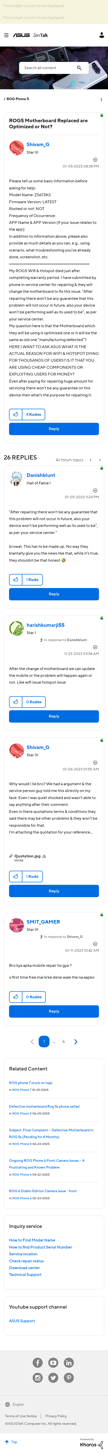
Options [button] (101, 99)
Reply (54, 428)
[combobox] (54, 68)
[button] (16, 414)
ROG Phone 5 (18, 99)
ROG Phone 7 (21, 1090)
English (18, 1404)
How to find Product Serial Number (40, 1247)
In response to (65, 640)
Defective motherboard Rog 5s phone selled (44, 1106)
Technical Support (25, 1274)
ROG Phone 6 (22, 1175)
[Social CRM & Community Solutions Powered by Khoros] (91, 1443)
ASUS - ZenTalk (30, 35)
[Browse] (8, 35)
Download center (24, 1267)
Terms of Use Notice (21, 1416)
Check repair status (26, 1261)
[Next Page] (75, 1042)
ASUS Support (22, 1320)
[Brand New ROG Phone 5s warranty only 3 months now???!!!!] (99, 460)
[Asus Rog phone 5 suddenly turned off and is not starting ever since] (90, 460)
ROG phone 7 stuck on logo (30, 1083)
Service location (23, 1254)
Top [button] (14, 1442)
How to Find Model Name (32, 1240)
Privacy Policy (56, 1416)
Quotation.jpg (27, 856)
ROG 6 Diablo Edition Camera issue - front (43, 1191)
